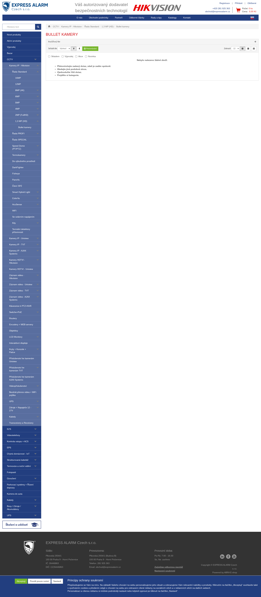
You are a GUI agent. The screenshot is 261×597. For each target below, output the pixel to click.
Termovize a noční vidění (19, 466)
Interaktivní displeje (18, 343)
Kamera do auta (14, 494)
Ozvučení (11, 478)
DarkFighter (18, 167)
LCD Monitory (15, 337)
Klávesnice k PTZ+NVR (20, 306)
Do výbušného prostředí (23, 161)
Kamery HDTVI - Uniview (21, 269)
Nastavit (57, 581)
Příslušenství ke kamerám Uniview (21, 360)
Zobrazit (227, 48)
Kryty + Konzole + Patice (17, 350)
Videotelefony (13, 435)
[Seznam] (248, 48)
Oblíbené (252, 3)
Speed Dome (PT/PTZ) (18, 147)
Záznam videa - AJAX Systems (19, 298)
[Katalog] (242, 48)
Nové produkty (14, 34)
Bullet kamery (24, 127)
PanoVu (16, 180)
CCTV (10, 59)
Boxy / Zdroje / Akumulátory (14, 507)
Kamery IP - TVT (17, 244)
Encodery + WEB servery (21, 324)
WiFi (14, 210)
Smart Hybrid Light (21, 192)
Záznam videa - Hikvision (16, 276)
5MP (17, 102)
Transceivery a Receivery (21, 423)
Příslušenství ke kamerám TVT (16, 369)
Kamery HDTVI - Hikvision (17, 261)
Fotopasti (11, 472)
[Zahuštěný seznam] (253, 48)
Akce (80, 56)
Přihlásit (238, 3)
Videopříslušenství (18, 386)
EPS (9, 447)
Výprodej (11, 47)
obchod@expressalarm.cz (217, 11)
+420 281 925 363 (221, 8)
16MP (18, 78)
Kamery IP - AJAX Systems (17, 252)
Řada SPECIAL (19, 139)
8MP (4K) (19, 90)
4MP (17, 109)
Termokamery (18, 155)
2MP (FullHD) (21, 115)
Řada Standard (19, 72)
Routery (13, 318)
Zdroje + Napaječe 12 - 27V (20, 409)
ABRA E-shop (230, 572)
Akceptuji (21, 581)
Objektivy (13, 330)
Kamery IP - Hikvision (19, 65)
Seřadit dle (52, 48)
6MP (17, 96)
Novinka (92, 56)
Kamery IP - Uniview (19, 238)
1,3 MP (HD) (21, 121)
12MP (18, 84)
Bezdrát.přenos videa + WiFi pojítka (22, 393)
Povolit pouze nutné (39, 581)
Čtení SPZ (17, 186)
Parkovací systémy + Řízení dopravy (20, 486)
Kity (14, 223)
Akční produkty (14, 41)
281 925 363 (103, 563)
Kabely (12, 416)
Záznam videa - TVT (19, 290)
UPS (11, 401)
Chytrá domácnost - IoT (18, 454)
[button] (156, 17)
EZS (9, 429)
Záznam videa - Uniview (20, 284)
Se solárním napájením (23, 217)
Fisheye (16, 173)
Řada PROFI (18, 133)
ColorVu (16, 198)
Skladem (55, 56)
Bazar (10, 53)
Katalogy (172, 17)
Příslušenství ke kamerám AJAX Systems (21, 378)
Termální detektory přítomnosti (21, 230)
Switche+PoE (15, 312)
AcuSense (17, 204)
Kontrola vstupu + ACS (17, 441)
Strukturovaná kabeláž (17, 460)
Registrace (224, 3)
